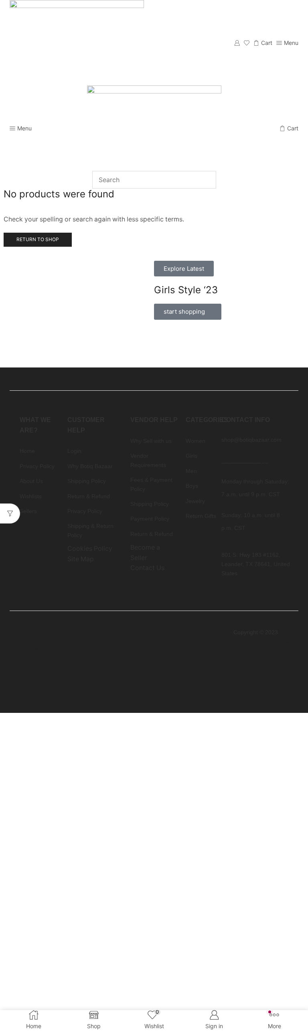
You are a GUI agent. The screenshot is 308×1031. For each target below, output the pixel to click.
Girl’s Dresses (103, 631)
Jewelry (81, 651)
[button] (184, 268)
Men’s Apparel (159, 631)
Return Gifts (127, 651)
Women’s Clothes (42, 631)
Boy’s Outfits (35, 651)
